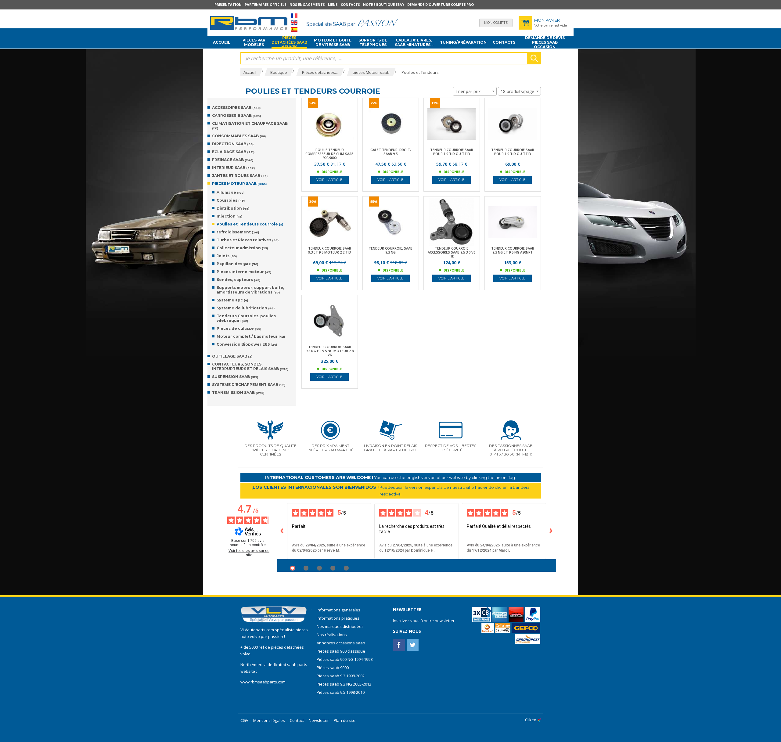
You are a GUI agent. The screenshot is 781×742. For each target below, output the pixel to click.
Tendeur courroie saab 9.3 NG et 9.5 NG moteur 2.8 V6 (330, 351)
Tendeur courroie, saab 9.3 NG (390, 250)
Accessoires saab (236, 107)
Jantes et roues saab (240, 175)
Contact (297, 720)
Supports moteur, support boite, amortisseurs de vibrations (250, 289)
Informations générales (338, 610)
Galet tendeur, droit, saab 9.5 (390, 152)
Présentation (228, 4)
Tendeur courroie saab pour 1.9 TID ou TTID (451, 152)
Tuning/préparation (463, 42)
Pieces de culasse (239, 328)
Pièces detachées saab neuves (289, 42)
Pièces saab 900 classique (341, 651)
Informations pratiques (338, 618)
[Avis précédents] (282, 531)
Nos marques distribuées (340, 626)
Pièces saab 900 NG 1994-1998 (345, 659)
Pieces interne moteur (244, 271)
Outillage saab (232, 356)
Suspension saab (235, 376)
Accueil (221, 42)
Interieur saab (233, 167)
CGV (244, 720)
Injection (229, 216)
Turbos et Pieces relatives (248, 240)
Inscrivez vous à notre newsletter (424, 620)
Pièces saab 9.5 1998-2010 (341, 692)
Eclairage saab (233, 151)
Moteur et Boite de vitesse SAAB (332, 42)
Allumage (230, 192)
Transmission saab (238, 392)
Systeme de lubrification (246, 308)
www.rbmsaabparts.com (263, 682)
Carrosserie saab (236, 115)
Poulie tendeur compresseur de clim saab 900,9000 (329, 154)
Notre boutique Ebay (383, 4)
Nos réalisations (332, 634)
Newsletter (319, 720)
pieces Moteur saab (239, 183)
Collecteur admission (242, 248)
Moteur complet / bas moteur (251, 336)
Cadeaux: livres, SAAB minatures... (414, 42)
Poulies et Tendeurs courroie (250, 224)
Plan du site (344, 720)
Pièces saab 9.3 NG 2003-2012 (344, 684)
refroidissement (238, 232)
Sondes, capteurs (238, 279)
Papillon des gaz (237, 263)
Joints (227, 256)
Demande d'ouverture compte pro (440, 4)
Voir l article (329, 180)
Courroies (231, 200)
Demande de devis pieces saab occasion (545, 42)
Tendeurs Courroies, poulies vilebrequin (246, 318)
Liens (333, 4)
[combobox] (475, 91)
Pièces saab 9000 (333, 667)
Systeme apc (232, 300)
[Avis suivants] (551, 531)
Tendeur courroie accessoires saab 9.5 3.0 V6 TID (451, 252)
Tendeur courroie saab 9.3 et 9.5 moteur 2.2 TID (329, 250)
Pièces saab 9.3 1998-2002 (341, 676)
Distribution (233, 208)
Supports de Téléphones (372, 42)
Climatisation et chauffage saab (250, 125)
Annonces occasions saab (341, 643)
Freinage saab (232, 159)
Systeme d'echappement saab (248, 384)
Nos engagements (307, 4)
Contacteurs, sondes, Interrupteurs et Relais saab (250, 366)
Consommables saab (239, 136)
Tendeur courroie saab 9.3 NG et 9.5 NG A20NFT (512, 250)
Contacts (350, 4)
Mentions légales (269, 720)
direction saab (233, 144)
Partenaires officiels (265, 4)
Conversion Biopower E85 (247, 344)
